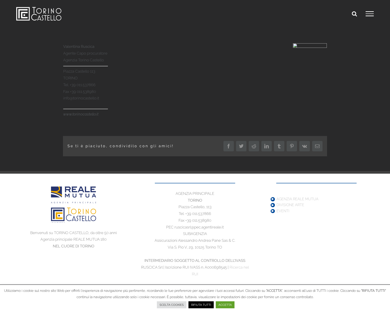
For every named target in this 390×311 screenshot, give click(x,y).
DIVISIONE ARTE (290, 205)
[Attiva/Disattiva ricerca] (354, 13)
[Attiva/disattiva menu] (369, 13)
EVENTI (282, 211)
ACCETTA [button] (225, 304)
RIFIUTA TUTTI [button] (201, 304)
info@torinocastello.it (81, 98)
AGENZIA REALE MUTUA (297, 199)
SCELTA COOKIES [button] (172, 304)
